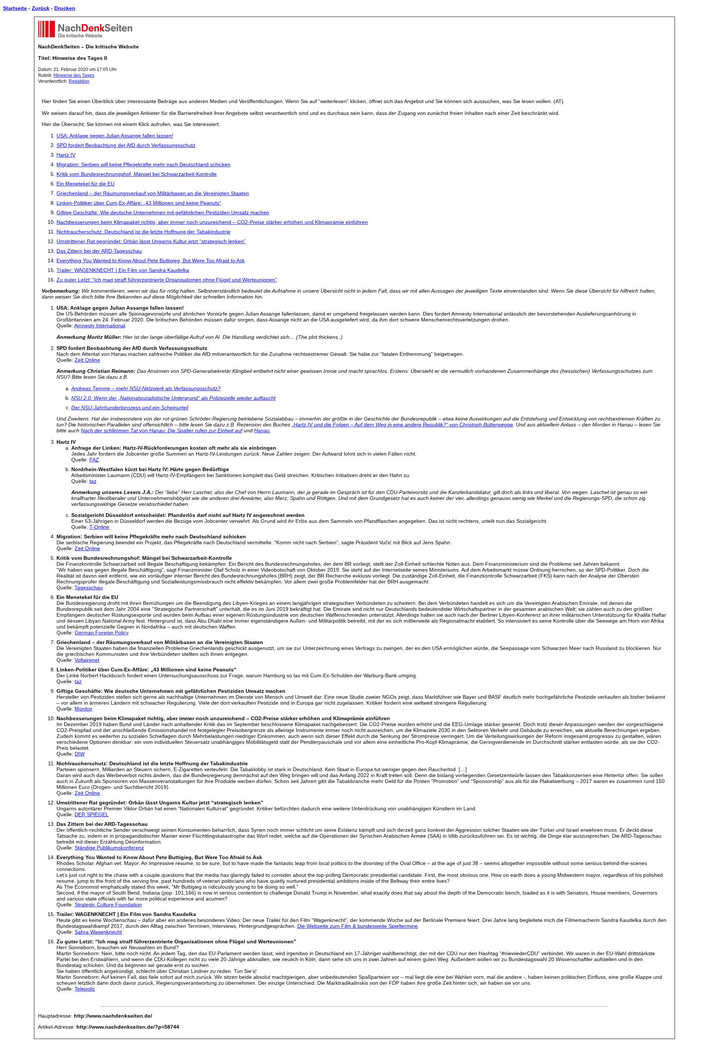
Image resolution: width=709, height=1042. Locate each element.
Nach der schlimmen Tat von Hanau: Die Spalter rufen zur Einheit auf (161, 430)
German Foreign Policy (102, 633)
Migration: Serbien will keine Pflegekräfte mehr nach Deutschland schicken (143, 164)
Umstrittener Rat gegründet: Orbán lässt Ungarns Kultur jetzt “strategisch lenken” (151, 241)
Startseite (15, 8)
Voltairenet (87, 660)
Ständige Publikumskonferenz (109, 848)
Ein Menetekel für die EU (85, 184)
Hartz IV (65, 155)
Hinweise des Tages (74, 75)
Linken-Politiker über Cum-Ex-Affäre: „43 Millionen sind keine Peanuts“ (138, 203)
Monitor (83, 709)
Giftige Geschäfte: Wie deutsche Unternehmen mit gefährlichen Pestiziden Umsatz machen (162, 212)
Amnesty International (99, 325)
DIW (80, 754)
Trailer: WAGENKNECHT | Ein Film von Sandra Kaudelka (122, 270)
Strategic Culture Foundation (108, 905)
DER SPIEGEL (92, 814)
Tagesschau (89, 587)
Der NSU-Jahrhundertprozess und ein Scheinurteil (129, 408)
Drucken (64, 8)
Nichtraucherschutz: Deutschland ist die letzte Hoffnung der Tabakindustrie (143, 232)
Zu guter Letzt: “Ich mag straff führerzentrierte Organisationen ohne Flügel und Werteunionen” (166, 280)
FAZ (94, 460)
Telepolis (85, 989)
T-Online (99, 527)
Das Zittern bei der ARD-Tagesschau (99, 251)
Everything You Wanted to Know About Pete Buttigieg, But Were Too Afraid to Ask (150, 260)
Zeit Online (87, 360)
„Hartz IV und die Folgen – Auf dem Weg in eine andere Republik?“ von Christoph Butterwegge (402, 425)
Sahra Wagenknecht (98, 932)
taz (92, 481)
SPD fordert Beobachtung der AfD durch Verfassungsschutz (125, 145)
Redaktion (79, 81)
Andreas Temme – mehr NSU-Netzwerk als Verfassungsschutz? (145, 388)
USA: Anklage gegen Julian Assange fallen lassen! (114, 136)
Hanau (262, 430)
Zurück (40, 8)
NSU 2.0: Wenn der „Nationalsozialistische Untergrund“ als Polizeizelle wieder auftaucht (173, 398)
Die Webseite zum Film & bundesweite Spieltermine (357, 926)
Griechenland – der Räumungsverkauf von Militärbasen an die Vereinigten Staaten (152, 193)
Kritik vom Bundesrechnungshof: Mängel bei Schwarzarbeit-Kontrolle (136, 174)
